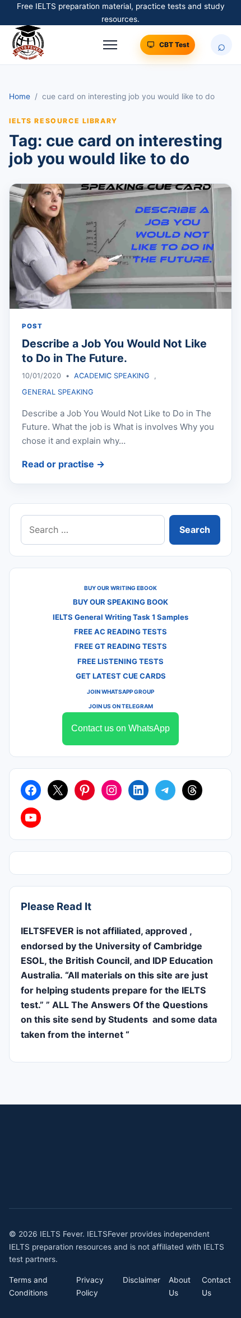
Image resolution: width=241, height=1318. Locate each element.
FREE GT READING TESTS (121, 646)
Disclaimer (141, 1279)
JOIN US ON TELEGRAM (121, 706)
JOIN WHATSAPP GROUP (120, 691)
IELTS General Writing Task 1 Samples (120, 616)
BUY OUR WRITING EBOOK (120, 587)
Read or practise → (63, 464)
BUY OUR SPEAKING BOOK (120, 601)
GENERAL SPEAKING (58, 392)
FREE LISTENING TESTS (120, 661)
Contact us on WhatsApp (120, 728)
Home (19, 96)
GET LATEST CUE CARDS (121, 675)
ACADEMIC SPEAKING (112, 376)
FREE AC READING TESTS (120, 631)
